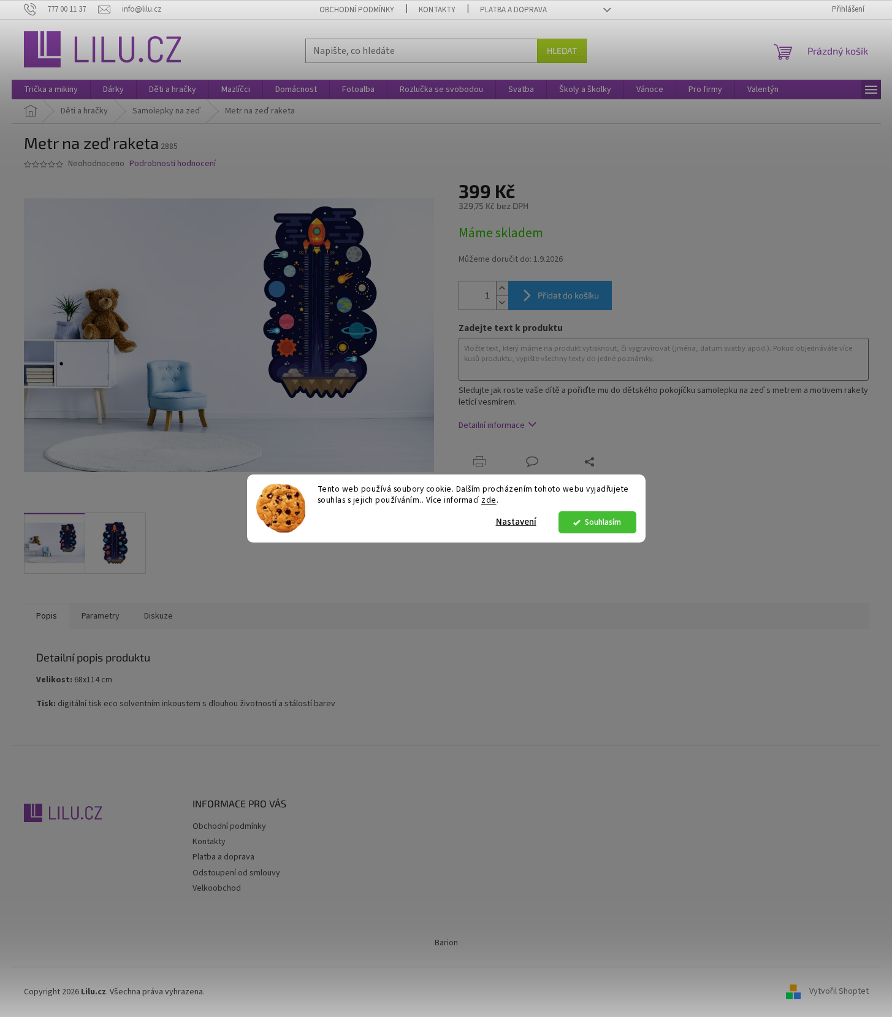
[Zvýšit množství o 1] (502, 288)
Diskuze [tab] (158, 616)
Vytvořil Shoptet (839, 992)
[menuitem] (51, 89)
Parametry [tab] (101, 616)
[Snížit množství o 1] (502, 302)
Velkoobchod (217, 888)
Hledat (562, 50)
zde (489, 500)
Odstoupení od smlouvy (236, 873)
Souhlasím (603, 522)
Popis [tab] (46, 616)
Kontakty (437, 9)
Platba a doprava (513, 9)
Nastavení (516, 522)
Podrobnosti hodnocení (172, 164)
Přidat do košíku (568, 295)
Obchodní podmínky (356, 9)
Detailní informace (492, 425)
